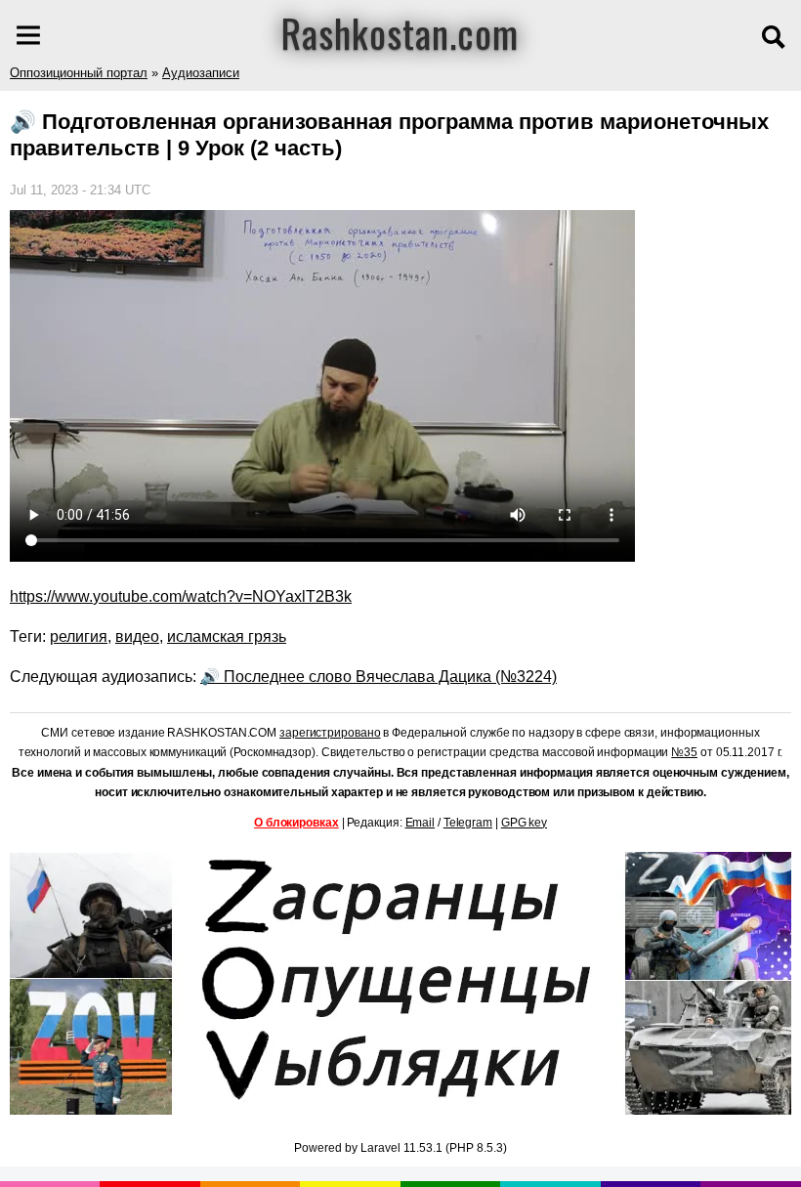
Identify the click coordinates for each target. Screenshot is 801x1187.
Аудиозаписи (200, 72)
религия (78, 636)
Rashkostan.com (400, 32)
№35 (684, 752)
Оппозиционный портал (79, 72)
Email (420, 822)
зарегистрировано (329, 733)
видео (137, 636)
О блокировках (296, 822)
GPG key (524, 822)
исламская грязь (226, 636)
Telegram (467, 822)
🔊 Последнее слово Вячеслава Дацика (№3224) (378, 676)
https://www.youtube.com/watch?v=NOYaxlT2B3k (181, 596)
